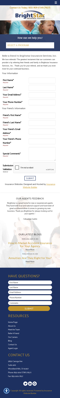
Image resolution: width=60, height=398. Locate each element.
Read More (30, 249)
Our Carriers (13, 337)
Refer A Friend (13, 333)
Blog (10, 340)
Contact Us (12, 344)
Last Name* (8, 87)
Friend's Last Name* (12, 122)
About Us (12, 326)
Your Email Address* (12, 95)
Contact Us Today (18, 7)
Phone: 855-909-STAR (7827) (19, 372)
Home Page (12, 322)
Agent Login (13, 348)
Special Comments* (12, 153)
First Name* (8, 80)
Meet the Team (14, 329)
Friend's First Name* (12, 115)
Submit (29, 308)
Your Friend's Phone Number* (12, 141)
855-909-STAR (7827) (39, 7)
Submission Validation (8, 167)
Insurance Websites (14, 184)
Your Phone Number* (12, 102)
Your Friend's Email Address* (11, 131)
